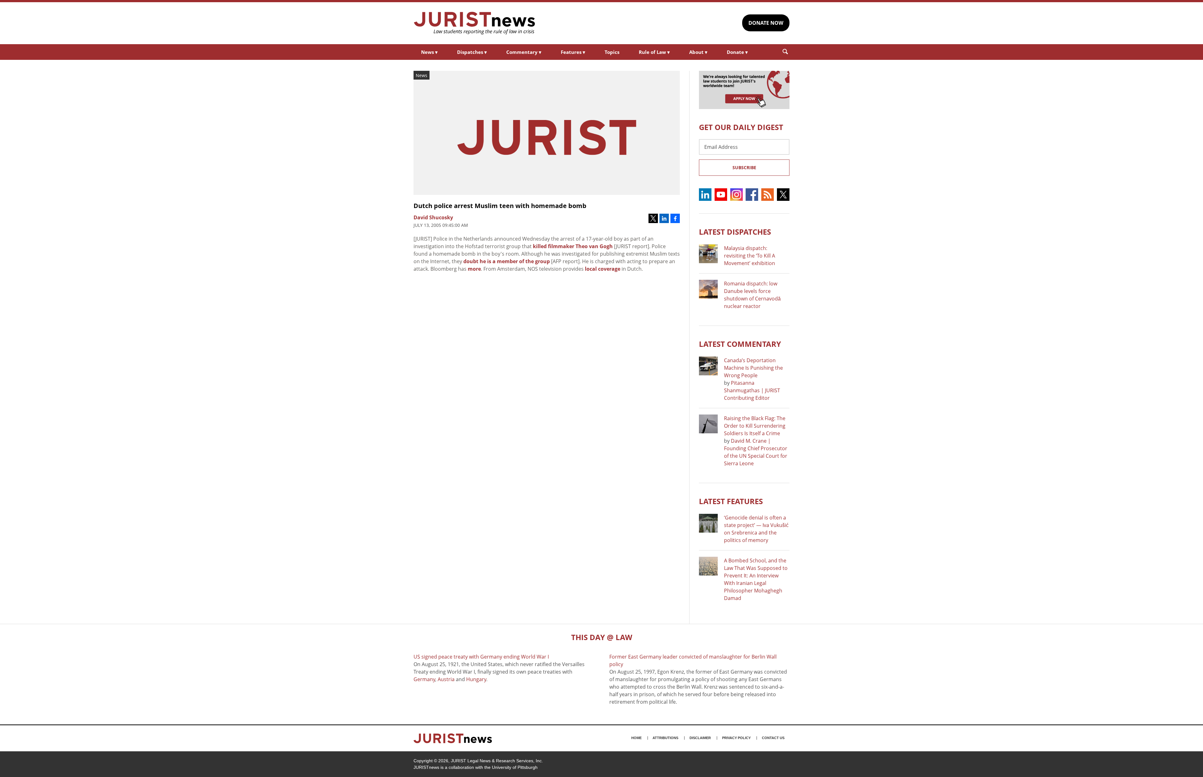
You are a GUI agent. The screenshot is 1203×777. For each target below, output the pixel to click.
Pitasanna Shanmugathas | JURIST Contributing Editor (752, 390)
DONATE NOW (765, 22)
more (474, 268)
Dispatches (472, 52)
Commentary (523, 52)
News (429, 52)
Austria (446, 679)
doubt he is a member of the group (506, 261)
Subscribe (744, 167)
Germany (424, 679)
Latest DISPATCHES (735, 232)
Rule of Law (654, 52)
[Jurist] (475, 23)
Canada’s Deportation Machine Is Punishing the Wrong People (753, 368)
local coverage (602, 268)
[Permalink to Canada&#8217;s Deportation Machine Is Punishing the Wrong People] (708, 366)
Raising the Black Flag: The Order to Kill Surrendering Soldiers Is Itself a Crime (754, 426)
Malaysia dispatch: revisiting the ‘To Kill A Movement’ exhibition (749, 256)
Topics (612, 52)
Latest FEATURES (731, 501)
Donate (737, 52)
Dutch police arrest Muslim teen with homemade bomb (500, 205)
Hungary (476, 679)
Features (573, 52)
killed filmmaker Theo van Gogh (573, 246)
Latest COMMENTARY (740, 344)
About (698, 52)
